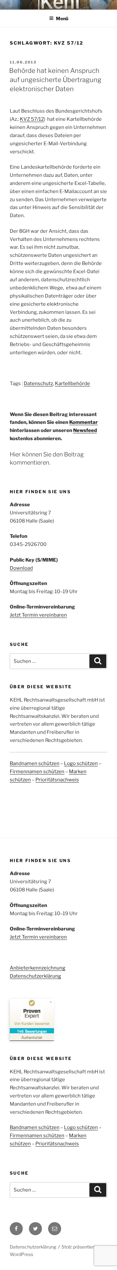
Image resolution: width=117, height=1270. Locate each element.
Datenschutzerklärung (35, 976)
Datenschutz (38, 383)
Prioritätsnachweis (57, 780)
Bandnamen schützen (34, 763)
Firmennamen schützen (37, 772)
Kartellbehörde (72, 383)
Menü (62, 18)
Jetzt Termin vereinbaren (38, 615)
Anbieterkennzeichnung (37, 968)
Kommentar (83, 422)
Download (21, 568)
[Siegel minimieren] (50, 1002)
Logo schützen (81, 763)
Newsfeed (85, 430)
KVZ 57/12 (32, 119)
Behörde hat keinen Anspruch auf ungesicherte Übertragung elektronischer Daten (55, 80)
